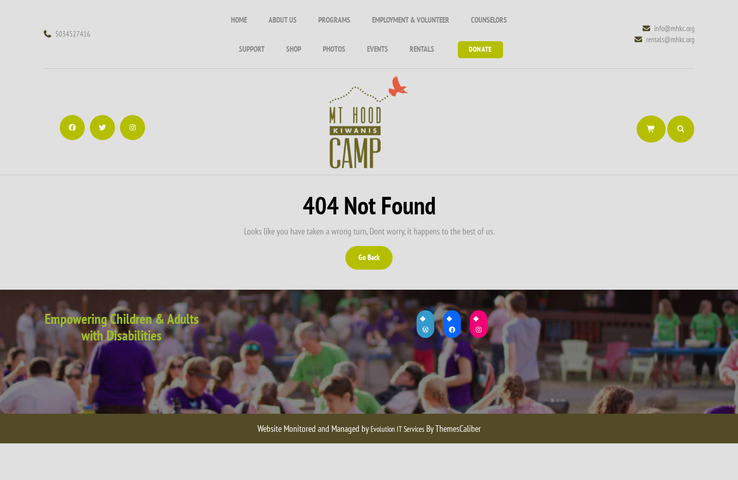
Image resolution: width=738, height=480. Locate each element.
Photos (334, 49)
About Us (283, 20)
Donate (480, 49)
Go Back (374, 261)
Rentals (422, 49)
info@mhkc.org (674, 28)
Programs (334, 20)
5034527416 (72, 34)
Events (377, 49)
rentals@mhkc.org (670, 39)
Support (252, 49)
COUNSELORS (489, 20)
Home (239, 20)
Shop (293, 49)
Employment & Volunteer (410, 20)
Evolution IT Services (397, 429)
